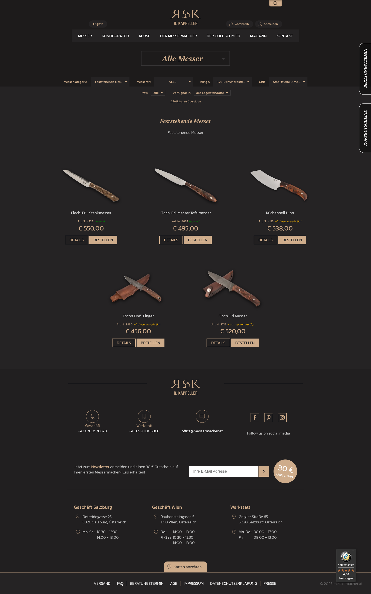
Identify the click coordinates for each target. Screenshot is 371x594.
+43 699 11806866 (144, 428)
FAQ (120, 583)
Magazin (258, 36)
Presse (269, 583)
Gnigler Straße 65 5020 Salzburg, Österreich (261, 519)
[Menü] (353, 551)
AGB (173, 583)
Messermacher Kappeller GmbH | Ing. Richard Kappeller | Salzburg (185, 17)
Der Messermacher (178, 36)
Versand (102, 583)
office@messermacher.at (202, 431)
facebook (255, 417)
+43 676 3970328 (92, 428)
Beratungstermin (147, 583)
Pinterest (268, 417)
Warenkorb (242, 24)
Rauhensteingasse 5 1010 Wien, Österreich (178, 519)
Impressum (194, 583)
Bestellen (103, 240)
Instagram (282, 417)
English (98, 24)
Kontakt (285, 36)
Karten (179, 567)
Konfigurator (115, 36)
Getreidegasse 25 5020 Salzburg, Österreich (104, 519)
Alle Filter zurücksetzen (185, 101)
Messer (85, 36)
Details (77, 240)
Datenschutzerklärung (233, 583)
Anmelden (271, 24)
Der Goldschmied (223, 36)
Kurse (144, 36)
